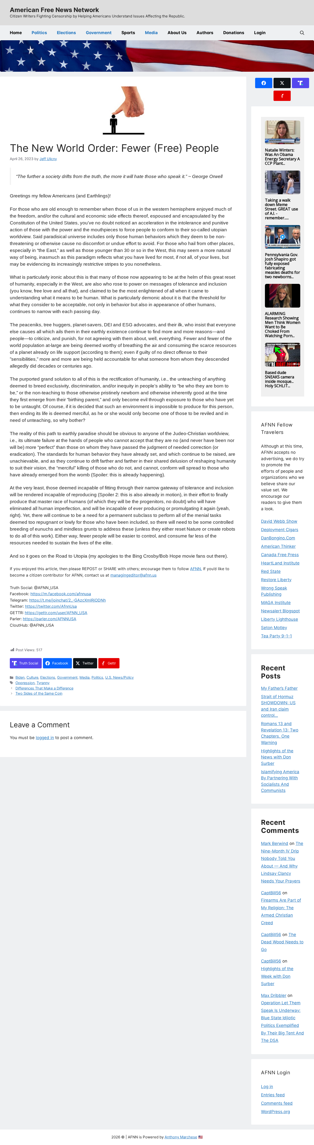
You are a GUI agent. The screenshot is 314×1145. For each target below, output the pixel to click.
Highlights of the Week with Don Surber (277, 976)
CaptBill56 (271, 892)
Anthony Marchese (181, 1137)
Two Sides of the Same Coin (38, 693)
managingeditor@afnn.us (133, 575)
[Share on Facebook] (263, 83)
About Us (177, 32)
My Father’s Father (279, 688)
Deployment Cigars (279, 529)
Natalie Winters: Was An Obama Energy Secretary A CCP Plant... (282, 157)
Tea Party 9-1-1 (276, 636)
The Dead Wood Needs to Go (282, 942)
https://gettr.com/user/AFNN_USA (56, 612)
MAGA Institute (276, 602)
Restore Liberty (276, 579)
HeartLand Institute (280, 563)
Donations (233, 32)
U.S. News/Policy (119, 677)
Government (99, 32)
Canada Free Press (280, 554)
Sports (128, 32)
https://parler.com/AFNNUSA (49, 618)
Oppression (25, 683)
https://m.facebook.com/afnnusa (60, 593)
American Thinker (278, 546)
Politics (39, 32)
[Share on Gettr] (282, 96)
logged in (45, 737)
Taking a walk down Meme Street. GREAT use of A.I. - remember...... (281, 209)
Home (16, 32)
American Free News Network (54, 10)
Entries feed (273, 1094)
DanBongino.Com (278, 538)
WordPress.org (275, 1111)
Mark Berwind (274, 843)
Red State (271, 571)
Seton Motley (274, 627)
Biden (20, 677)
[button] (302, 32)
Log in (267, 1086)
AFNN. (196, 568)
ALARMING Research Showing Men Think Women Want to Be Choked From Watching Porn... (282, 324)
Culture (32, 677)
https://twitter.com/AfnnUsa (51, 606)
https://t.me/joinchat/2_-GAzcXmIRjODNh (67, 600)
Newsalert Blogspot (280, 610)
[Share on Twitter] (282, 83)
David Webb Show (279, 521)
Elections (66, 32)
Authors (204, 32)
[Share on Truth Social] (300, 83)
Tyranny (43, 683)
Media (151, 32)
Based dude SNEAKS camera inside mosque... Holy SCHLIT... (279, 379)
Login (260, 32)
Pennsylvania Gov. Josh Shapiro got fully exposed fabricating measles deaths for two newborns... (282, 265)
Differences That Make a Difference (44, 688)
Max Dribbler (273, 995)
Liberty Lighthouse (279, 619)
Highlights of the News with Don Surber (277, 757)
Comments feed (277, 1103)
